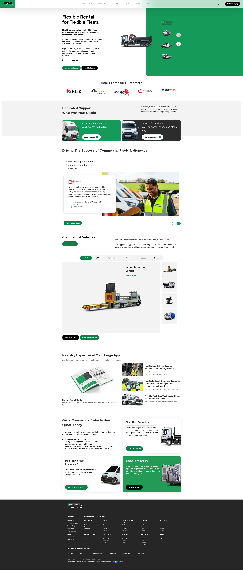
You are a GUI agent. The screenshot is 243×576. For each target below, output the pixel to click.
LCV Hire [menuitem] (82, 553)
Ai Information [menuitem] (71, 539)
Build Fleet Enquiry (134, 449)
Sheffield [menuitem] (162, 528)
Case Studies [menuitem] (71, 537)
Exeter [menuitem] (142, 540)
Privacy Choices (109, 561)
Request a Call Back (150, 137)
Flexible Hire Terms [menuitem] (72, 523)
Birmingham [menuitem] (144, 525)
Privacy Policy (71, 561)
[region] (121, 92)
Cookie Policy (100, 561)
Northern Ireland (89, 534)
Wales (162, 534)
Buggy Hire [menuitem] (141, 553)
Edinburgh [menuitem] (124, 538)
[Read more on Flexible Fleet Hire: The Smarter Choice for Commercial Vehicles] (151, 399)
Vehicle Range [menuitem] (102, 3)
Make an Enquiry (232, 4)
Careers (121, 561)
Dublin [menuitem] (104, 526)
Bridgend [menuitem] (162, 538)
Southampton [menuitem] (144, 544)
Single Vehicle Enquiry (89, 337)
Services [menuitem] (127, 3)
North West (107, 534)
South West (145, 534)
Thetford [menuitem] (86, 525)
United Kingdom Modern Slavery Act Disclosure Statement (83, 559)
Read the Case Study (73, 223)
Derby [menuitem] (142, 526)
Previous (178, 35)
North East (163, 520)
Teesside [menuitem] (162, 530)
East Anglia (88, 520)
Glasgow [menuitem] (124, 540)
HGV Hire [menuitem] (70, 553)
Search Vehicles (89, 137)
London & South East (127, 522)
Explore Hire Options (71, 68)
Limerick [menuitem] (105, 528)
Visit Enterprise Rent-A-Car (76, 487)
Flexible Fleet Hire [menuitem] (87, 3)
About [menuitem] (147, 3)
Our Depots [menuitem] (115, 3)
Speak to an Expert (70, 337)
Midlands (144, 520)
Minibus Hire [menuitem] (126, 553)
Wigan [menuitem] (104, 542)
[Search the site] (218, 4)
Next (178, 44)
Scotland (125, 534)
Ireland (105, 520)
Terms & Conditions (81, 561)
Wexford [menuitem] (105, 530)
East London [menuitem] (125, 525)
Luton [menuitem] (123, 526)
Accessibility (91, 561)
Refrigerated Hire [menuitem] (97, 553)
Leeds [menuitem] (161, 525)
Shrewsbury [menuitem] (144, 530)
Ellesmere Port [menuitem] (106, 538)
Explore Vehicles (69, 244)
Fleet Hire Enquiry (90, 68)
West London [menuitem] (125, 530)
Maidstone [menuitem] (124, 528)
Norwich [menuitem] (86, 526)
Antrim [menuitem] (86, 538)
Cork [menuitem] (104, 525)
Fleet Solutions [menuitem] (71, 531)
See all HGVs (131, 276)
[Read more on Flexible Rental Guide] (91, 384)
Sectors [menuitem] (137, 3)
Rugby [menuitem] (142, 528)
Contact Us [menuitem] (70, 520)
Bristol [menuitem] (142, 538)
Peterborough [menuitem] (87, 528)
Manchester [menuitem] (106, 540)
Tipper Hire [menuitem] (113, 553)
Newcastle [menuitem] (162, 526)
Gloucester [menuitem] (143, 542)
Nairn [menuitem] (123, 542)
